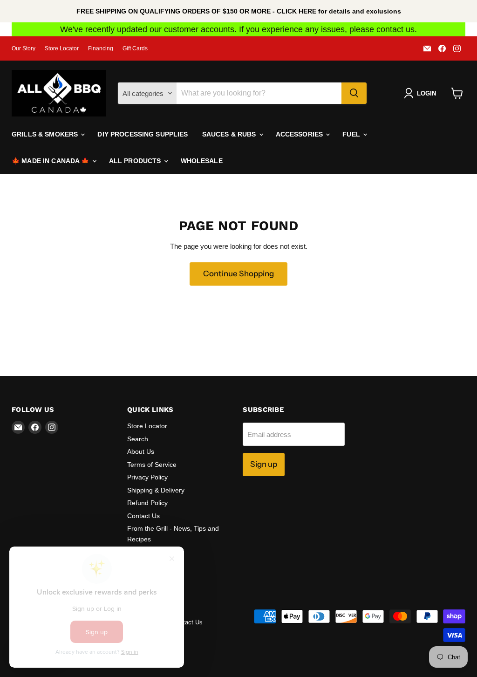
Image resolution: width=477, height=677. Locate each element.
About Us (140, 451)
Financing (100, 48)
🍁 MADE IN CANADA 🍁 (51, 160)
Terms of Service (152, 464)
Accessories (300, 134)
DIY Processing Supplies (142, 134)
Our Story (23, 48)
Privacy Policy (147, 477)
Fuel (352, 134)
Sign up (263, 464)
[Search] (354, 93)
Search (137, 439)
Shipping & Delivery (155, 490)
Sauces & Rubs (230, 134)
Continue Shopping (238, 273)
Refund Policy (147, 502)
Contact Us (143, 516)
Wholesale (202, 160)
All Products (136, 160)
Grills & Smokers (46, 134)
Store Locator (62, 48)
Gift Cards (135, 48)
